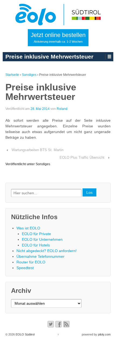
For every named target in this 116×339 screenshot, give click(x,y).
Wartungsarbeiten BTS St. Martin (37, 150)
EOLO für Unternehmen (42, 239)
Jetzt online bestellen (58, 37)
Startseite (12, 75)
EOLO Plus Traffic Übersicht (82, 157)
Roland (62, 109)
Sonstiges (29, 75)
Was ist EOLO (28, 228)
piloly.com (104, 334)
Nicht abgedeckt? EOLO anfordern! (46, 251)
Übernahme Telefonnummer (40, 256)
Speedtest (25, 268)
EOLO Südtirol (25, 334)
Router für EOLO (30, 262)
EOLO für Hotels (36, 245)
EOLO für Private (36, 234)
